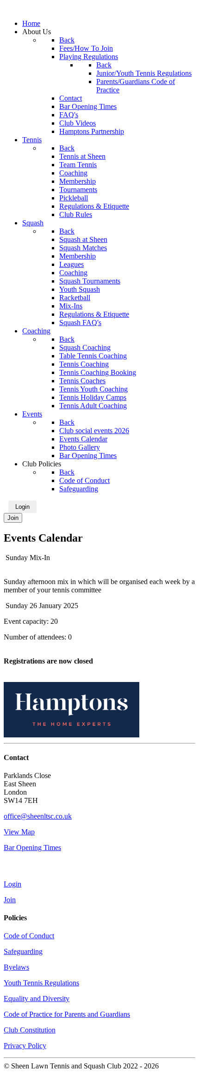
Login (22, 506)
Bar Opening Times (32, 847)
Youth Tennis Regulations (41, 983)
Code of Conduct (29, 936)
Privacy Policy (25, 1046)
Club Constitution (30, 1030)
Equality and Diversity (36, 998)
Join (13, 517)
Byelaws (16, 967)
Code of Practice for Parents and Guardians (67, 1014)
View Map (19, 832)
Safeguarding (23, 951)
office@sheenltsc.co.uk (38, 816)
